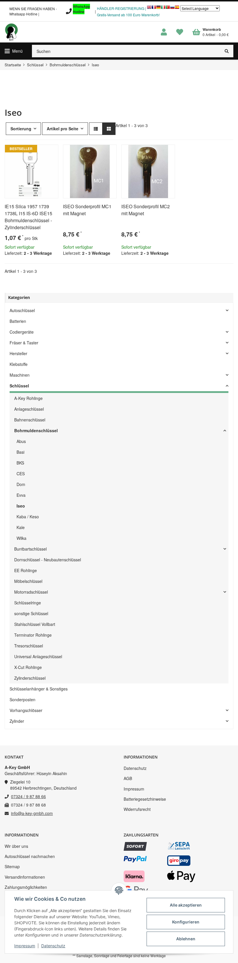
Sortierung (20, 128)
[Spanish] (177, 8)
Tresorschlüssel (28, 646)
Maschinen (20, 375)
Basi (20, 452)
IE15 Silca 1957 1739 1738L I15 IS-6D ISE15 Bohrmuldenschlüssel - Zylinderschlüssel (28, 217)
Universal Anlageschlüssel (38, 656)
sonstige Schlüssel (31, 613)
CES (21, 473)
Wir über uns (16, 846)
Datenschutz (135, 768)
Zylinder (17, 721)
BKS (20, 463)
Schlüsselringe (27, 603)
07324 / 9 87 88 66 (28, 796)
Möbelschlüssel (28, 581)
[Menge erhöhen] (32, 267)
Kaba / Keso (28, 516)
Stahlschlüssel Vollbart (34, 624)
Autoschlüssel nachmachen (30, 856)
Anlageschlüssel (29, 409)
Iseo (21, 506)
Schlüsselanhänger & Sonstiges (39, 689)
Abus (21, 441)
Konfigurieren (185, 921)
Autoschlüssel (22, 310)
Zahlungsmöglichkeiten (26, 887)
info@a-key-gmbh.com (32, 813)
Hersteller (18, 353)
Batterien (18, 321)
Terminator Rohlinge (33, 635)
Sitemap (12, 866)
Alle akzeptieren (186, 905)
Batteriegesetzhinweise (145, 799)
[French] (154, 8)
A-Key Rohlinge (28, 398)
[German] (158, 8)
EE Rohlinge (25, 570)
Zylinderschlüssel (30, 678)
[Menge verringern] (9, 267)
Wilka (21, 538)
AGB (128, 778)
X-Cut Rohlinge (28, 667)
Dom (21, 484)
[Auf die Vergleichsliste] (37, 151)
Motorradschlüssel (31, 592)
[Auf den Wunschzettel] (51, 151)
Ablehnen (185, 938)
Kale (21, 527)
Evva (21, 495)
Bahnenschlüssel (29, 420)
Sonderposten (22, 699)
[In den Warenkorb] (47, 267)
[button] (164, 32)
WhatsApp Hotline (81, 9)
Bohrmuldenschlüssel (36, 430)
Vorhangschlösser (26, 710)
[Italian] (163, 8)
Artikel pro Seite (62, 128)
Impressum (134, 789)
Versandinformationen (25, 877)
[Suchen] (226, 51)
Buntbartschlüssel (30, 549)
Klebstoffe (19, 364)
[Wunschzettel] (180, 32)
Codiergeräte (22, 332)
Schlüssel (19, 386)
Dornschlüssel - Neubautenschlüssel (47, 560)
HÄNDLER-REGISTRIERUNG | (121, 8)
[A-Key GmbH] (11, 32)
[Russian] (172, 8)
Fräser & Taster (24, 343)
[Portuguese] (167, 8)
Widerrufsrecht (137, 809)
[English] (149, 8)
